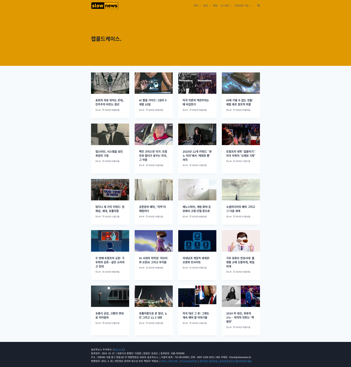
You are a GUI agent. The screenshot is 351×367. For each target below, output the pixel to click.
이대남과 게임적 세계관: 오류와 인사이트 (196, 260)
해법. (215, 5)
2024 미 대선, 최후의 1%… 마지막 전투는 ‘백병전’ (240, 317)
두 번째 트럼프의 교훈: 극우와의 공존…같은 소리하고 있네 (109, 262)
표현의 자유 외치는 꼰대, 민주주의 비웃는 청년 (109, 102)
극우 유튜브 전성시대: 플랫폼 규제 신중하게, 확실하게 (240, 262)
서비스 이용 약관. (170, 361)
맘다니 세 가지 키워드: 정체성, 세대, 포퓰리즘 (109, 209)
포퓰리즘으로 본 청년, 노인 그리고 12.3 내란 (153, 315)
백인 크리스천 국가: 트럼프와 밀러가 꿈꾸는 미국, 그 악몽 (153, 155)
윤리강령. (224, 361)
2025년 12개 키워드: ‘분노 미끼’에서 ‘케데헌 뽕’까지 (197, 155)
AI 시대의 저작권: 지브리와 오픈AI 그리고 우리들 (153, 260)
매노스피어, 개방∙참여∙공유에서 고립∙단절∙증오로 (197, 209)
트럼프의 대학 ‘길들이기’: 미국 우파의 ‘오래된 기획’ (240, 153)
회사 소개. (119, 349)
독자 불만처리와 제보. (241, 361)
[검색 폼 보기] (258, 5)
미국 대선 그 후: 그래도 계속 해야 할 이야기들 (196, 315)
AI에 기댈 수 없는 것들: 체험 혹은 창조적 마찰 (239, 102)
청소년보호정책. (189, 361)
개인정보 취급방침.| (209, 361)
